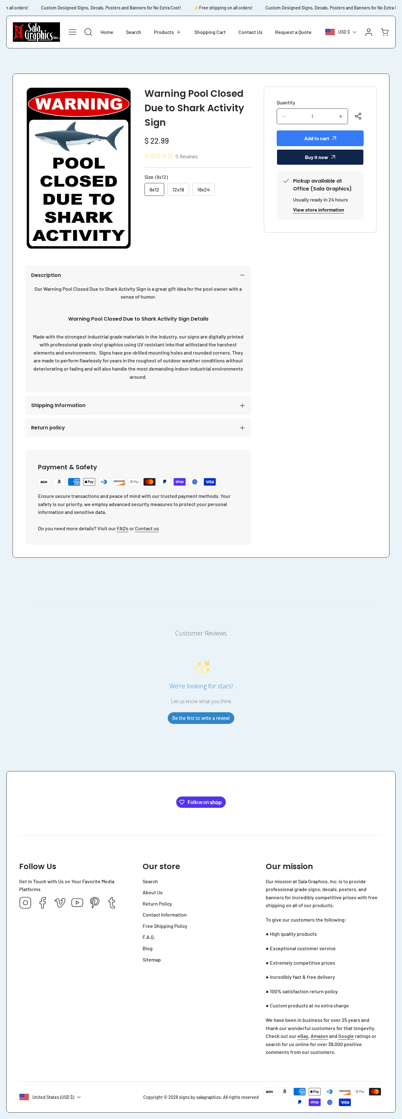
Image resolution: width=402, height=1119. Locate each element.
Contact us (147, 528)
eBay (302, 1036)
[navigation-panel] (72, 32)
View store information (318, 209)
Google (346, 1036)
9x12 (154, 189)
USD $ (344, 32)
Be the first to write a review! (201, 718)
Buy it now (316, 157)
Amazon (319, 1036)
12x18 (178, 189)
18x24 (203, 189)
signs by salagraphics (200, 1097)
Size (156, 177)
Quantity (286, 102)
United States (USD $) (53, 1097)
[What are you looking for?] (88, 32)
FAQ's (122, 528)
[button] (168, 32)
